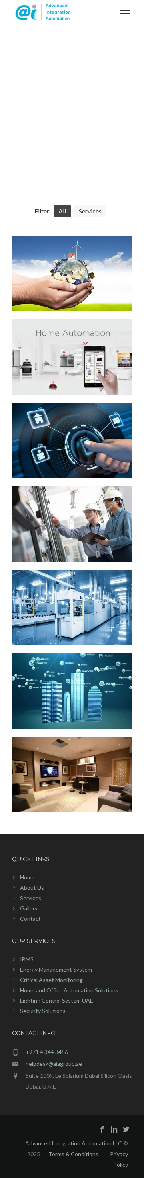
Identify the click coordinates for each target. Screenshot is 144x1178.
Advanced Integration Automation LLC (74, 1143)
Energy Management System (56, 969)
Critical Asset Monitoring (51, 979)
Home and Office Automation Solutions (69, 990)
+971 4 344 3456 (47, 1051)
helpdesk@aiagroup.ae (54, 1063)
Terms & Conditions (73, 1154)
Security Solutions (43, 1010)
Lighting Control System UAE (56, 1000)
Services (30, 898)
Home (27, 877)
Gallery (29, 908)
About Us (32, 887)
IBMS (27, 959)
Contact (30, 918)
